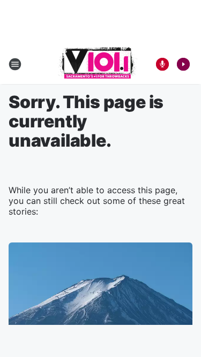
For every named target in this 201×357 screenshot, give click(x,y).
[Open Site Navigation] (15, 64)
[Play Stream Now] (183, 64)
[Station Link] (97, 64)
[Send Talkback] (162, 64)
